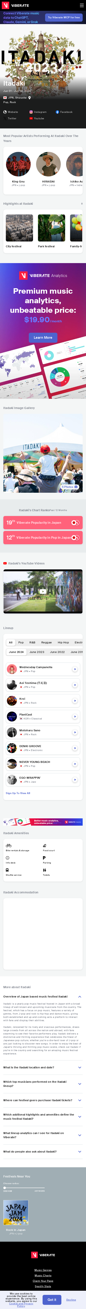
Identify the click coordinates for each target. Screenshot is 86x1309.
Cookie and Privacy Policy (21, 1305)
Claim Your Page (43, 1281)
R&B (32, 642)
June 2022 (57, 652)
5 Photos (67, 487)
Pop (21, 642)
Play (74, 669)
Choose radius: (11, 1183)
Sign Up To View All (18, 793)
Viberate (15, 5)
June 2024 (16, 652)
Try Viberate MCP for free (64, 17)
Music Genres (43, 1270)
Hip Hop (63, 642)
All (11, 642)
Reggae (46, 642)
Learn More (43, 337)
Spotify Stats (43, 1286)
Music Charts (43, 1275)
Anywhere (40, 1191)
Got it (52, 1300)
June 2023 (37, 652)
